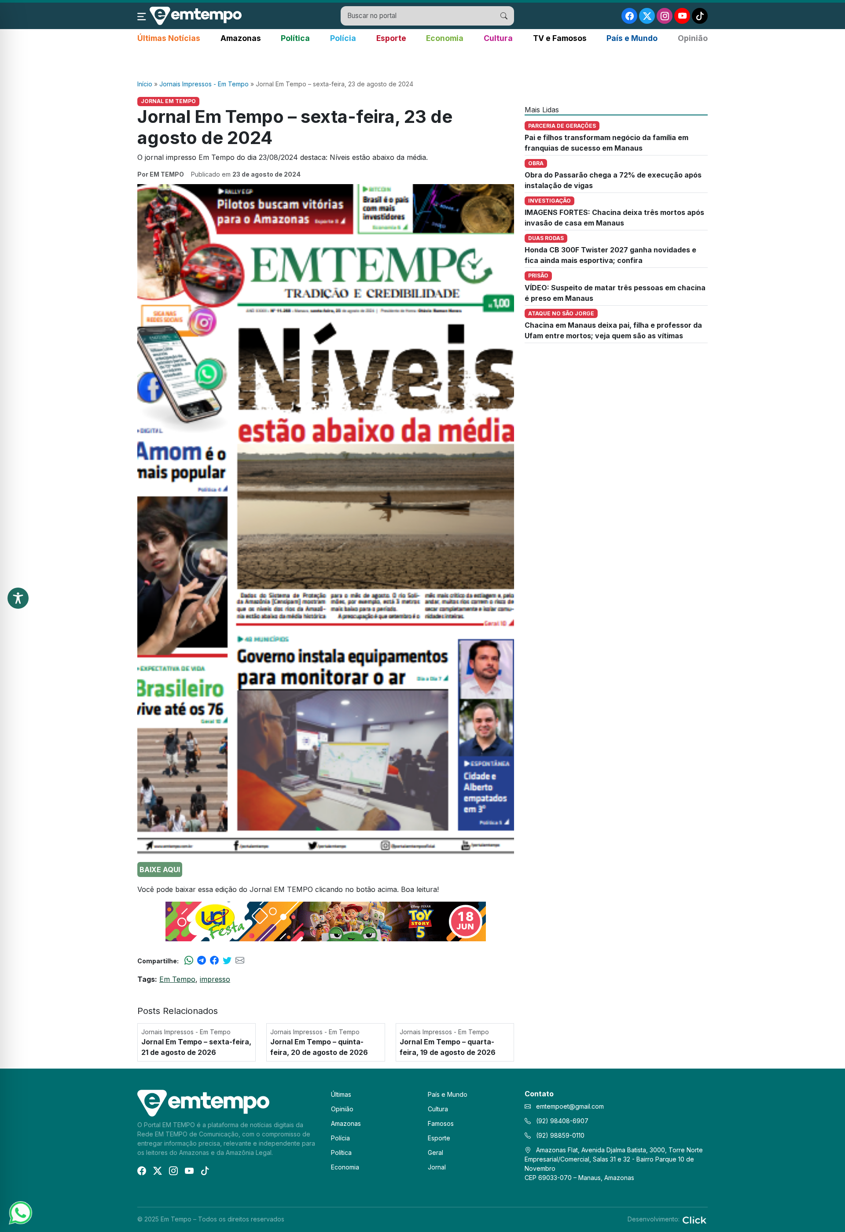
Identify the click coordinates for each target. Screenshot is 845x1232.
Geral (435, 1152)
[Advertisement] (422, 62)
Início (144, 84)
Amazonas (240, 38)
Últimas (341, 1094)
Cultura (498, 38)
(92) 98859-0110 (559, 1135)
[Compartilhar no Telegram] (201, 960)
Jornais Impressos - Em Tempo (204, 84)
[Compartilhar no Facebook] (214, 960)
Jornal (437, 1167)
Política (295, 38)
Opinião (693, 38)
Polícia (343, 38)
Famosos (441, 1123)
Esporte (391, 38)
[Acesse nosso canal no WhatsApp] (20, 1212)
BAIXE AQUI (160, 869)
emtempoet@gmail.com (570, 1106)
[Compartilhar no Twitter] (227, 960)
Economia (444, 38)
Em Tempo (177, 979)
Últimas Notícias (168, 38)
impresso (215, 979)
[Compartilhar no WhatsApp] (188, 960)
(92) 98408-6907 (561, 1121)
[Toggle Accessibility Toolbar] (18, 598)
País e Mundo (632, 38)
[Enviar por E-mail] (239, 960)
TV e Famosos (560, 38)
